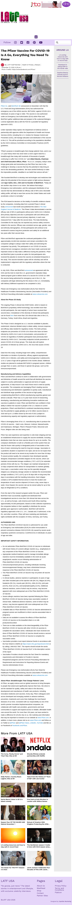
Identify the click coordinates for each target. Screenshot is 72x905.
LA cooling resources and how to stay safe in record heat (13, 846)
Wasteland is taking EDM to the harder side (62, 66)
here (12, 315)
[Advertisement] (51, 21)
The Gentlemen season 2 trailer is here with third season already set (39, 846)
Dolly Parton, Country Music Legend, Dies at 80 (11, 778)
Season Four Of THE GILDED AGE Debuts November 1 (13, 823)
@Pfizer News (24, 723)
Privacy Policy (60, 886)
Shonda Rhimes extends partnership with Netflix (36, 755)
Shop (39, 891)
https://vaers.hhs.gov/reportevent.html (36, 644)
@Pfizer (13, 723)
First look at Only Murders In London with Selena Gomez (37, 800)
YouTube (40, 723)
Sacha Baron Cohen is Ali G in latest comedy (12, 800)
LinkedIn (33, 723)
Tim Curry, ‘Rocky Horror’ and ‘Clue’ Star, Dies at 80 (12, 755)
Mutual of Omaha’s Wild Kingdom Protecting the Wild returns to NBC (37, 823)
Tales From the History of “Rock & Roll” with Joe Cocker (38, 778)
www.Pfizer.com (43, 717)
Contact (40, 893)
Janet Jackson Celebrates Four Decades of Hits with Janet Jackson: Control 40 (38, 869)
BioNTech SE (16, 106)
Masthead (41, 888)
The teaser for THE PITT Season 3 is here (12, 868)
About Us (41, 886)
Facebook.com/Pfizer (19, 725)
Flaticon (58, 892)
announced (9, 207)
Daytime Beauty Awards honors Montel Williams (62, 74)
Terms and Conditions (59, 889)
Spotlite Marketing (65, 901)
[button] (36, 36)
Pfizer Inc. (4, 106)
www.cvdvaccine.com (40, 294)
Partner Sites (42, 896)
